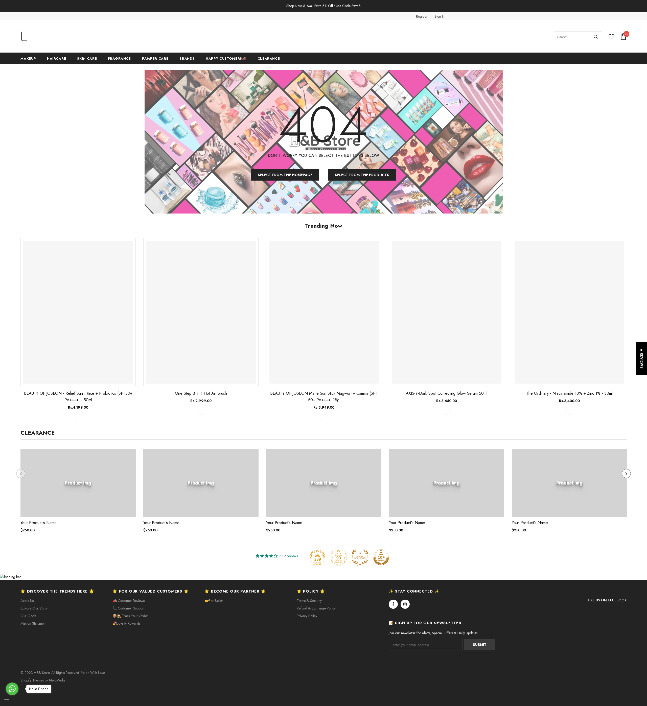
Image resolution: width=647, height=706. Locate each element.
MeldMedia (57, 680)
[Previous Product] (20, 473)
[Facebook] (393, 604)
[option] (78, 329)
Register (422, 16)
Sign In (439, 16)
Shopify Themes (32, 680)
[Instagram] (405, 604)
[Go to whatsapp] (12, 689)
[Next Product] (626, 473)
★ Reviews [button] (641, 358)
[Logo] (58, 36)
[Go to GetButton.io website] (12, 699)
